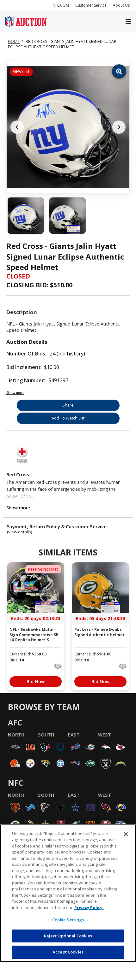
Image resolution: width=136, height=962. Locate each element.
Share (68, 405)
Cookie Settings (68, 920)
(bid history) (71, 353)
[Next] (119, 127)
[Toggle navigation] (128, 21)
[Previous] (17, 127)
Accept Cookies (68, 952)
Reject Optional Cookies (68, 936)
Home (14, 41)
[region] (68, 893)
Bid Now (36, 681)
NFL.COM (61, 5)
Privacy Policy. (89, 907)
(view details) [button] (19, 532)
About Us (121, 5)
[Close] (126, 834)
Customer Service (91, 5)
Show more (15, 392)
